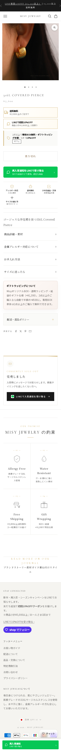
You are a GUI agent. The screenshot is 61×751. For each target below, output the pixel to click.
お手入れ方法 (12, 259)
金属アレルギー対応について (21, 246)
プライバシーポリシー (15, 678)
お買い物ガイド (11, 648)
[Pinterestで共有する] (25, 331)
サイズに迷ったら (14, 272)
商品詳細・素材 (13, 234)
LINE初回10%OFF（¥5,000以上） (23, 4)
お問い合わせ (10, 672)
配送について (10, 654)
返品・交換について (14, 660)
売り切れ (30, 156)
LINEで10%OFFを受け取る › (18, 621)
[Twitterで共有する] (20, 331)
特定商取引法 (10, 666)
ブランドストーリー (15, 567)
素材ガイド (33, 567)
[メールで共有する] (30, 331)
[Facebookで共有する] (16, 331)
